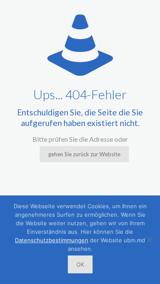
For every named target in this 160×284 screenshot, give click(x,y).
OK (80, 264)
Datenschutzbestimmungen (51, 240)
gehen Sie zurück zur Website (84, 154)
